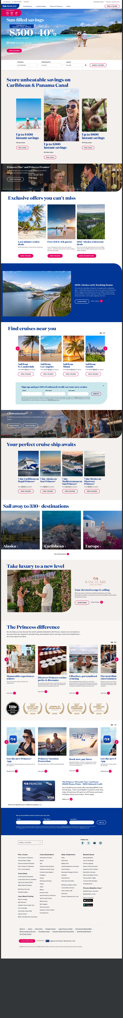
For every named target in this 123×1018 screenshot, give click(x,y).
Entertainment (66, 878)
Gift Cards (64, 894)
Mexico (42, 890)
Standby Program (23, 892)
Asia (41, 863)
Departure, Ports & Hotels (47, 910)
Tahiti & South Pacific (46, 898)
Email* (24, 390)
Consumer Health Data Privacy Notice (63, 931)
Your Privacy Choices (25, 934)
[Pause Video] (114, 57)
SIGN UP (96, 394)
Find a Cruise (112, 6)
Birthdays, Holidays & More (69, 885)
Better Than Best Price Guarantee (27, 917)
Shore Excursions (44, 907)
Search (27, 2)
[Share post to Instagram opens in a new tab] (100, 843)
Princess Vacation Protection (26, 863)
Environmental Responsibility (83, 929)
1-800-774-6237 (17, 2)
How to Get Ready (88, 860)
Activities (64, 875)
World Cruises (43, 901)
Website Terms (78, 397)
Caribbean (43, 875)
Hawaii (42, 884)
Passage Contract (51, 929)
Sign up (101, 822)
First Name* (47, 819)
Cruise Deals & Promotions (25, 877)
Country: (21, 842)
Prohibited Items (87, 884)
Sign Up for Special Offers (25, 882)
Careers (30, 929)
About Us (22, 929)
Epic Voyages (43, 904)
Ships (63, 858)
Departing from (46, 62)
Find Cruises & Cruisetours (25, 858)
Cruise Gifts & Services (68, 888)
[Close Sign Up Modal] (103, 386)
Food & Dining (66, 869)
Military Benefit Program (25, 885)
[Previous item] (17, 348)
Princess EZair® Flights (24, 860)
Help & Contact (22, 914)
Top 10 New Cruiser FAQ (25, 911)
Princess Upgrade (88, 863)
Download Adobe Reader (84, 931)
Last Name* (73, 819)
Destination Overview (46, 858)
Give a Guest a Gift (67, 891)
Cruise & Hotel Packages (90, 881)
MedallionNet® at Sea (89, 894)
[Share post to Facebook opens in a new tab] (82, 843)
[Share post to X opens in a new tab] (88, 843)
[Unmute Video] (119, 57)
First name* (48, 390)
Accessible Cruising (44, 931)
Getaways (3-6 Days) (46, 881)
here (40, 805)
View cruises (22, 148)
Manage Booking (88, 858)
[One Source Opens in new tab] (40, 941)
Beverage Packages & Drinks (70, 872)
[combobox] (32, 842)
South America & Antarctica (48, 895)
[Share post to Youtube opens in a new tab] (94, 843)
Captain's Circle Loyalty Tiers (26, 905)
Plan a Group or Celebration (26, 866)
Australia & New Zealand (47, 866)
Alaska (42, 860)
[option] (21, 670)
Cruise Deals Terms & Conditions (27, 879)
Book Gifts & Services (89, 872)
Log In (109, 2)
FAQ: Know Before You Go (90, 875)
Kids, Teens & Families (68, 881)
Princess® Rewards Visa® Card (70, 896)
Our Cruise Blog (22, 908)
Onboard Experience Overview (70, 866)
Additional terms (52, 400)
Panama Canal (44, 892)
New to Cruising (22, 899)
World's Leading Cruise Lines (28, 931)
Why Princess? (22, 902)
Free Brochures (44, 913)
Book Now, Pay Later (24, 889)
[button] (99, 2)
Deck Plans (65, 860)
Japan (41, 887)
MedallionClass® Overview (90, 891)
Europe (42, 878)
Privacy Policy (50, 399)
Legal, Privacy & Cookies (65, 929)
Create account (116, 2)
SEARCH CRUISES (98, 65)
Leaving (68, 62)
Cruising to (20, 62)
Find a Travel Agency (24, 869)
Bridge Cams (65, 863)
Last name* (72, 390)
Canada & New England (46, 872)
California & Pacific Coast (47, 869)
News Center (39, 929)
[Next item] (105, 348)
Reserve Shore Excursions (90, 866)
